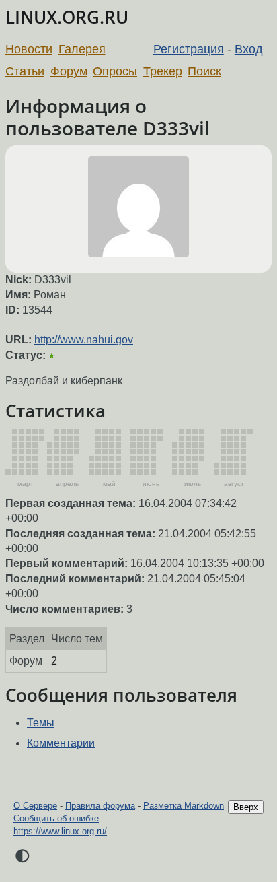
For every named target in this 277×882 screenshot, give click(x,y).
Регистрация (188, 49)
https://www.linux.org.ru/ (60, 831)
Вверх (245, 807)
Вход (249, 49)
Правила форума (100, 806)
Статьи (24, 71)
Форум (68, 71)
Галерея (82, 49)
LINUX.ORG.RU (66, 17)
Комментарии (61, 743)
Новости (28, 49)
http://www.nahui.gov (83, 339)
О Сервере (35, 806)
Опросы (115, 71)
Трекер (162, 71)
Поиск (204, 71)
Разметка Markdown (183, 806)
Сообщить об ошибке (56, 818)
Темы (40, 722)
